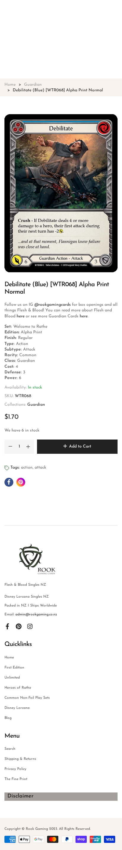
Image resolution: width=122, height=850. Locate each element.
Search (9, 749)
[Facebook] (7, 626)
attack (40, 467)
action (27, 467)
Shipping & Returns (20, 759)
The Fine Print (15, 779)
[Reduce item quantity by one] (10, 447)
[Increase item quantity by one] (28, 447)
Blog (8, 718)
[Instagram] (30, 626)
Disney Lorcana (17, 708)
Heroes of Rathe (17, 688)
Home (9, 657)
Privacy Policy (15, 769)
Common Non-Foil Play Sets (27, 698)
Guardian (36, 404)
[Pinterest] (19, 626)
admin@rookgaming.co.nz (36, 614)
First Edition (14, 667)
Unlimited (12, 677)
